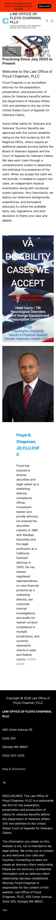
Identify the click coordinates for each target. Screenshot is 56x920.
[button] (28, 46)
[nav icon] (52, 21)
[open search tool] (47, 21)
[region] (28, 288)
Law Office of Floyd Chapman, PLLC (26, 18)
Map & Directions (13, 769)
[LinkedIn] (4, 782)
